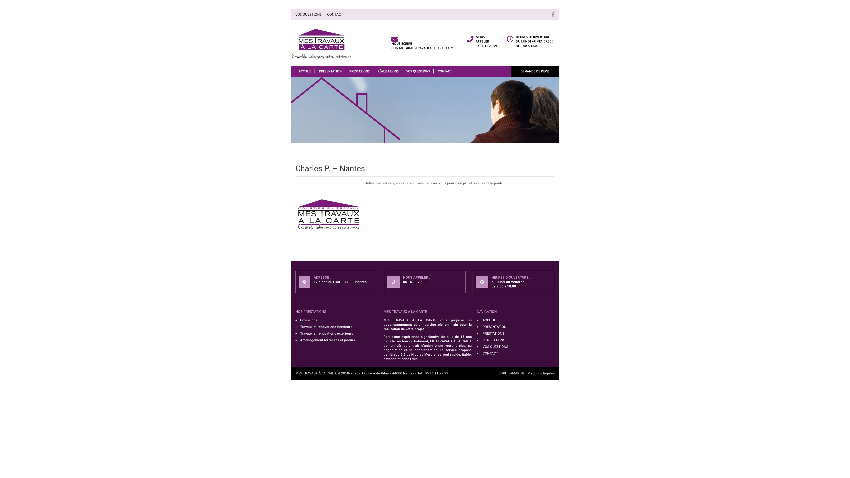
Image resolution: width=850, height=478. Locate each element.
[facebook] (551, 14)
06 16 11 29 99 (486, 46)
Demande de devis (535, 71)
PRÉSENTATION (330, 71)
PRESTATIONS (359, 71)
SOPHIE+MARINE (511, 373)
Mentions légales (540, 373)
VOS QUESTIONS (309, 14)
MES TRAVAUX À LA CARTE (316, 373)
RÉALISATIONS (388, 71)
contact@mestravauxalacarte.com (422, 48)
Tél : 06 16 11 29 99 (432, 373)
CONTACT (335, 14)
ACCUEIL (305, 71)
